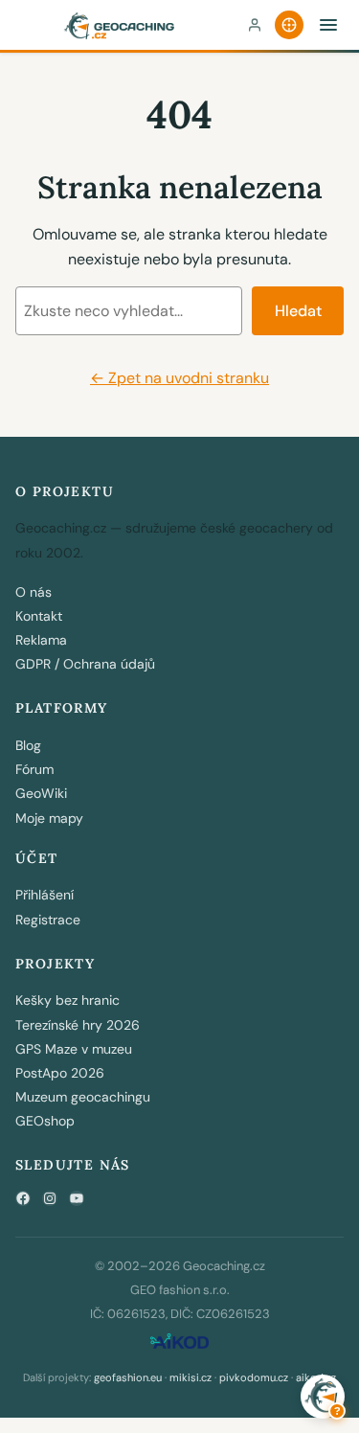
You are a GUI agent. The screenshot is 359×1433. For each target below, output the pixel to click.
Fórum (34, 769)
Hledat (298, 311)
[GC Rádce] (289, 25)
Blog (28, 745)
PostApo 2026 (59, 1072)
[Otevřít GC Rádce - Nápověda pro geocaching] (323, 1397)
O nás (33, 592)
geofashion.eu (128, 1377)
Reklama (41, 639)
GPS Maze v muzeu (73, 1049)
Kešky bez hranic (67, 1000)
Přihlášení (44, 894)
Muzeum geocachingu (82, 1096)
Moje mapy (49, 818)
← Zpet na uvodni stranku (179, 378)
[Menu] (328, 25)
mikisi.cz (190, 1377)
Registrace (47, 919)
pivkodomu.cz (253, 1377)
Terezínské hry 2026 (77, 1025)
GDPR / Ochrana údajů (85, 663)
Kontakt (38, 616)
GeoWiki (41, 793)
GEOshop (45, 1120)
